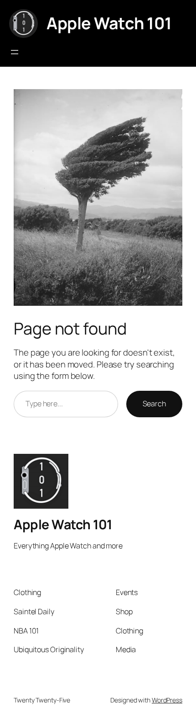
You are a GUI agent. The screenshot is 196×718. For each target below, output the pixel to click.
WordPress (167, 700)
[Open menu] (14, 52)
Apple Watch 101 (109, 23)
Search (154, 404)
